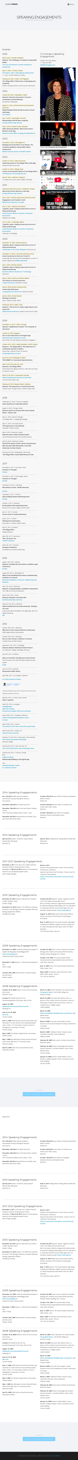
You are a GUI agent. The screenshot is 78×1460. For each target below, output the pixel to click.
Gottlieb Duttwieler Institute (12, 600)
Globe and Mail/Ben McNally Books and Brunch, (56, 1013)
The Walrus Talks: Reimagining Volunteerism (18, 73)
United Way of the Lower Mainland (14, 249)
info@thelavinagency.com (47, 65)
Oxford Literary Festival (10, 733)
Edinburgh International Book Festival (15, 1006)
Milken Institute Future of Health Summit (16, 151)
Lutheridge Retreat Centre (11, 353)
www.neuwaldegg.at (10, 954)
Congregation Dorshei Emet (11, 292)
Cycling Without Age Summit (12, 193)
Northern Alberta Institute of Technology (16, 272)
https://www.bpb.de (64, 910)
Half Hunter (55, 1456)
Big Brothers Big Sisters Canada (13, 202)
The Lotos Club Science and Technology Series (18, 748)
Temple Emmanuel (8, 283)
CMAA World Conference (10, 311)
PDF (3, 615)
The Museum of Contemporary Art (14, 173)
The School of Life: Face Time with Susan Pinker (18, 726)
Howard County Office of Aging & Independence (18, 133)
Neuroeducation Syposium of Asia (14, 338)
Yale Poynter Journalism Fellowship (14, 739)
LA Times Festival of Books (11, 679)
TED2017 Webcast (8, 541)
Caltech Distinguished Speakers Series (15, 718)
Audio (4, 665)
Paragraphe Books (46, 992)
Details (4, 472)
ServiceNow (6, 114)
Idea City (5, 1015)
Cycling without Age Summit (12, 123)
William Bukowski (21, 261)
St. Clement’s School (9, 767)
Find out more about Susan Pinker (39, 1094)
